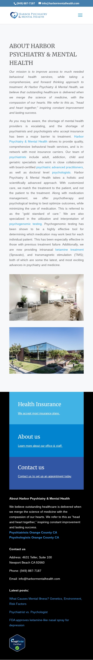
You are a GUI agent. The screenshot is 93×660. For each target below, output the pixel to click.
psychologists (61, 172)
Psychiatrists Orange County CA (33, 532)
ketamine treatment (69, 249)
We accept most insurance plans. (39, 413)
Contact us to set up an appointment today (44, 476)
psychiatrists (17, 157)
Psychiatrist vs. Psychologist (28, 612)
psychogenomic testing (25, 224)
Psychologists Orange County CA (34, 537)
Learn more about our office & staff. (40, 445)
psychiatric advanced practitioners (59, 167)
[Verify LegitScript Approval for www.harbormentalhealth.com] (17, 650)
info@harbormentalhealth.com (39, 578)
